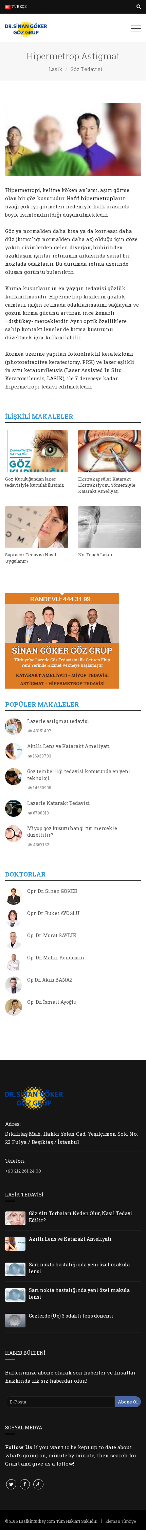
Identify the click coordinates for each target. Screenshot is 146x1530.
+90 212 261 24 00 (23, 1171)
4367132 (40, 844)
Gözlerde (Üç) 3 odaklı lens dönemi (71, 1315)
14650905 (41, 787)
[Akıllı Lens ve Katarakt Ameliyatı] (13, 752)
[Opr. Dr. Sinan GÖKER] (13, 897)
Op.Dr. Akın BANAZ (50, 979)
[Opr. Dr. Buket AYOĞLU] (13, 919)
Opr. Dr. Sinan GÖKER (52, 891)
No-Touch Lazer (95, 554)
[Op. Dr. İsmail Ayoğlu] (13, 1008)
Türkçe (19, 6)
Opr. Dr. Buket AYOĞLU (53, 913)
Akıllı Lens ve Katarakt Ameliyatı (68, 746)
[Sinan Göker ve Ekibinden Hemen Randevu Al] (73, 641)
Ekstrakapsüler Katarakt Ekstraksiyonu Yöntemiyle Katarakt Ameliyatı (106, 485)
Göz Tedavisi (86, 68)
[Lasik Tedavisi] (26, 28)
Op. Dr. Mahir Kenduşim (56, 957)
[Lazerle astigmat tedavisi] (13, 727)
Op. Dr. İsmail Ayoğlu (51, 1002)
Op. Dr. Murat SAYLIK (52, 935)
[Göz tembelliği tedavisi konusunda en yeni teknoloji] (13, 777)
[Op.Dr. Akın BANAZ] (13, 986)
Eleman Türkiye (120, 1521)
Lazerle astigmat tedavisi (58, 721)
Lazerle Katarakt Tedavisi (58, 803)
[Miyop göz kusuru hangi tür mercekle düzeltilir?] (13, 834)
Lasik (55, 68)
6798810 (40, 812)
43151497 (42, 730)
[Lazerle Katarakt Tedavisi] (13, 809)
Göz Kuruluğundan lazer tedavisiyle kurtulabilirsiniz (34, 482)
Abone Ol (128, 1402)
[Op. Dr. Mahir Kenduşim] (13, 963)
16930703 (41, 756)
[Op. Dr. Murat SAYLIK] (13, 941)
